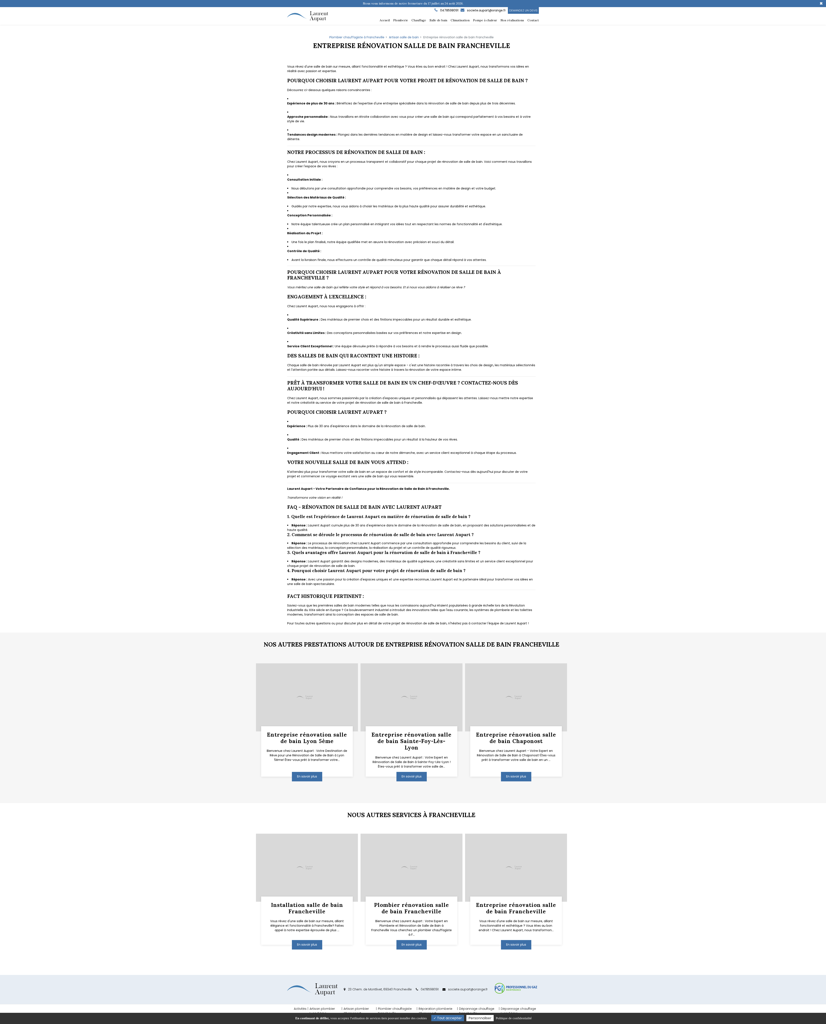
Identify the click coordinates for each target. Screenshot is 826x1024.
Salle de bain (438, 20)
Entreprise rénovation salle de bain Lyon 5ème (307, 737)
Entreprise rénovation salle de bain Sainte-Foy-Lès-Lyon (411, 741)
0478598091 (429, 989)
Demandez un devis (523, 10)
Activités (300, 1009)
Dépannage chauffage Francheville (476, 1011)
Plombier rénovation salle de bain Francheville (411, 908)
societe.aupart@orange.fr (486, 10)
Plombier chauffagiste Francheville (395, 1011)
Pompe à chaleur (485, 20)
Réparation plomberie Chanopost (435, 1011)
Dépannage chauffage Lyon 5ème (518, 1011)
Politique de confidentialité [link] (514, 1018)
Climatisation (460, 20)
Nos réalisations (512, 20)
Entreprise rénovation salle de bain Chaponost (516, 737)
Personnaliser (480, 1018)
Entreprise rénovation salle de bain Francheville (516, 908)
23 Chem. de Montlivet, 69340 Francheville (379, 989)
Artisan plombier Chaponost (356, 1011)
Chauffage (418, 20)
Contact (533, 20)
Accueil (385, 20)
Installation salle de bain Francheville (307, 908)
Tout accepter (449, 1018)
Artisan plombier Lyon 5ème (322, 1011)
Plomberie (400, 20)
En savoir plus (307, 776)
